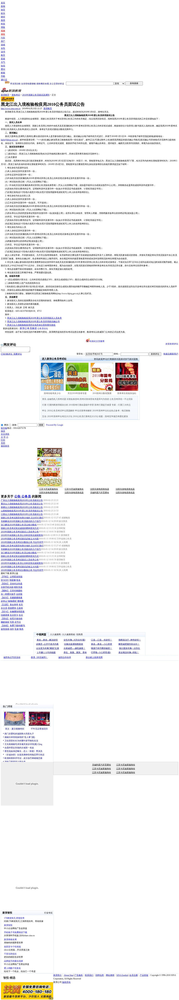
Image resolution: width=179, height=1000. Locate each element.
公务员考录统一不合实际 (121, 399)
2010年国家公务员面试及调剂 (35, 95)
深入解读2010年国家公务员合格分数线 (19, 525)
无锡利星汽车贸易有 (99, 492)
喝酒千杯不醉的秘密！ (101, 648)
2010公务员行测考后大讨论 (85, 416)
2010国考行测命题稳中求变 (81, 405)
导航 (3, 76)
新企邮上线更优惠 (94, 657)
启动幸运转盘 (16, 583)
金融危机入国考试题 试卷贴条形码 (63, 399)
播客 (3, 34)
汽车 (3, 38)
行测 (110, 359)
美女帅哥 (14, 604)
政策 (100, 359)
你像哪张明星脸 (17, 611)
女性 (3, 48)
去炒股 (19, 594)
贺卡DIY (5, 580)
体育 (3, 10)
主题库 (20, 608)
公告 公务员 (22, 496)
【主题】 (5, 604)
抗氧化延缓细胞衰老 (73, 644)
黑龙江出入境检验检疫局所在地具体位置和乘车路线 (31, 325)
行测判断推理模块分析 (57, 405)
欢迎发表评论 (172, 344)
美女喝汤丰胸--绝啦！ (129, 652)
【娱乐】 (5, 597)
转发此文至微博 (97, 341)
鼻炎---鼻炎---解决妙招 (47, 640)
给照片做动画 (16, 618)
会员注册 (133, 975)
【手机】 (5, 576)
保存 (3, 431)
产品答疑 (144, 975)
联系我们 (89, 975)
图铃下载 (5, 573)
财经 (3, 17)
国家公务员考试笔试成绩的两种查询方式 (20, 528)
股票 (3, 20)
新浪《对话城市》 (39, 657)
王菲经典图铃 (16, 590)
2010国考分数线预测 (101, 393)
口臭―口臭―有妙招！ (101, 640)
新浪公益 (14, 573)
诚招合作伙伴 (64, 657)
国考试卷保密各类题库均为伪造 (94, 399)
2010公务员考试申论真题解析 (60, 410)
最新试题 (116, 359)
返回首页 (5, 446)
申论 (105, 359)
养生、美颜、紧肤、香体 (75, 652)
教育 (3, 55)
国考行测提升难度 (102, 405)
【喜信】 (5, 618)
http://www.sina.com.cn (10, 108)
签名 (18, 580)
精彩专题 (18, 587)
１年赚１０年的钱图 (46, 652)
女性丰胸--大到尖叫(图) (74, 640)
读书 (3, 51)
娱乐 (3, 13)
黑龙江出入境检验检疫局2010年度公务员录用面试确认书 (33, 321)
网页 (6, 425)
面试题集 (134, 359)
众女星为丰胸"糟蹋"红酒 (47, 648)
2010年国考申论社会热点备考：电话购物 (111, 410)
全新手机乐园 (7, 587)
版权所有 (66, 982)
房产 (3, 41)
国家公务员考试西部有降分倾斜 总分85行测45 (22, 518)
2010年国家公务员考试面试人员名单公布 (20, 531)
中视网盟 (41, 634)
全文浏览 (5, 434)
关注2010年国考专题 (77, 393)
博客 (3, 27)
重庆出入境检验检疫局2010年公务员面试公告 (22, 504)
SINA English (122, 975)
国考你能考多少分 (52, 393)
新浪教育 (5, 95)
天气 (3, 62)
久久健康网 (55, 634)
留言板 (4, 428)
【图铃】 (5, 590)
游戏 (3, 45)
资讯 (96, 359)
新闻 (3, 6)
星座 (3, 58)
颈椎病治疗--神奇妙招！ (130, 640)
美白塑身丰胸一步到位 (129, 648)
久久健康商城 (68, 634)
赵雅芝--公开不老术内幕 (47, 644)
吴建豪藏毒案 (16, 597)
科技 (3, 24)
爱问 (3, 69)
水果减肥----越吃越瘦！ (74, 648)
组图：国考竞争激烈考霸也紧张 (113, 416)
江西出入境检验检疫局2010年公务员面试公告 (22, 514)
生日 (21, 615)
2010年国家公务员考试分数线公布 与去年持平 (22, 542)
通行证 (4, 79)
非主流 (4, 608)
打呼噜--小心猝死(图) (101, 652)
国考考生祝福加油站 (126, 393)
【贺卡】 (5, 611)
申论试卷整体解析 (83, 410)
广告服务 (78, 975)
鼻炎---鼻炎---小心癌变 (101, 644)
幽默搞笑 (5, 622)
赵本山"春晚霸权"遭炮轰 (12, 601)
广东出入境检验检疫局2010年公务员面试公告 (22, 500)
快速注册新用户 (170, 354)
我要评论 (11, 354)
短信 (3, 65)
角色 (21, 629)
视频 (3, 31)
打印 (3, 440)
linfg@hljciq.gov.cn (9, 140)
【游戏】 (5, 625)
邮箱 (3, 72)
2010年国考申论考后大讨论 (59, 416)
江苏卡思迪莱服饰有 (48, 489)
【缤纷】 (5, 583)
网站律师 (110, 975)
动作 (12, 629)
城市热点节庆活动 (11, 657)
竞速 (17, 629)
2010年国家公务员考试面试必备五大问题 (20, 538)
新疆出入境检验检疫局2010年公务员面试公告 (22, 507)
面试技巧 (125, 359)
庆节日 (18, 622)
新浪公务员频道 (28, 328)
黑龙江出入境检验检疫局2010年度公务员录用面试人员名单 (34, 318)
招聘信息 (99, 975)
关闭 (3, 443)
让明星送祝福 (16, 576)
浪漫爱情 (12, 608)
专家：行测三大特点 (121, 405)
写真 (12, 622)
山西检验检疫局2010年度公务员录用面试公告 (22, 511)
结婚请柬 (5, 615)
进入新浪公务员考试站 (54, 359)
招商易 (79, 634)
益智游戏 (5, 629)
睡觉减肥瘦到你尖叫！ (129, 644)
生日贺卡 (14, 615)
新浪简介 (57, 975)
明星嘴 (12, 580)
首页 (3, 3)
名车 (21, 604)
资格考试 (16, 95)
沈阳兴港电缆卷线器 (99, 489)
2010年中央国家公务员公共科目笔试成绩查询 (22, 535)
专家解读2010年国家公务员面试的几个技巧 (21, 521)
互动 (44, 416)
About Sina (68, 975)
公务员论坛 (42, 328)
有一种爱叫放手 (8, 594)
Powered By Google (54, 425)
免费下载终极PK (17, 625)
